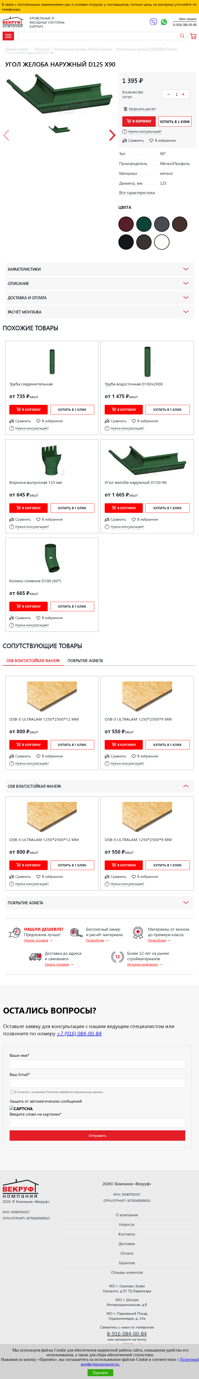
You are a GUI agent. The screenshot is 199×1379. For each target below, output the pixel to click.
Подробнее (95, 940)
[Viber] (153, 22)
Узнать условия (36, 940)
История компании (142, 964)
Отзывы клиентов (127, 1272)
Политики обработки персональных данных (74, 1092)
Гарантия (127, 1262)
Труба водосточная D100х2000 (134, 383)
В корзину (141, 121)
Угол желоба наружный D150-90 (136, 482)
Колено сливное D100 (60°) (35, 580)
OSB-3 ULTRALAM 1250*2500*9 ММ (138, 719)
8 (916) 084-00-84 (184, 25)
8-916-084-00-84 (127, 1333)
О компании (127, 1214)
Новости (126, 1224)
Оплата (126, 1253)
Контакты (126, 1234)
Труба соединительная (31, 383)
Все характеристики (137, 192)
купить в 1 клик (175, 121)
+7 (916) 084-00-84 (79, 1033)
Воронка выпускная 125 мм (35, 482)
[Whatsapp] (164, 22)
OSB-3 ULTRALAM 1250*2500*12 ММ (44, 719)
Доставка (127, 1243)
